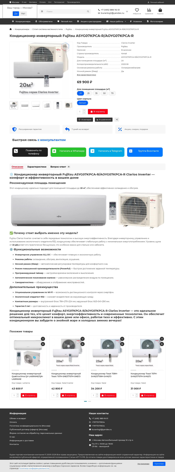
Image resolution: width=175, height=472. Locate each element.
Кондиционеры (23, 21)
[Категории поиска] (42, 11)
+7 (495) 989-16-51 (110, 9)
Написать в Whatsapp (71, 151)
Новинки (137, 21)
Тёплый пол (66, 21)
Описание (17, 166)
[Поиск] (88, 11)
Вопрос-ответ (59, 166)
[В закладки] (43, 339)
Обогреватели (45, 21)
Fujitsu (69, 29)
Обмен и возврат (18, 418)
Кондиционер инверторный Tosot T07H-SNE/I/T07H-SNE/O (66, 375)
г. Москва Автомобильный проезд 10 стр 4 (112, 440)
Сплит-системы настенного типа (47, 29)
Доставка (33, 2)
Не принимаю (143, 464)
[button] (10, 367)
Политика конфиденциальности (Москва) (30, 426)
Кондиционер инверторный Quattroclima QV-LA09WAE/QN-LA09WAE (27, 376)
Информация (18, 413)
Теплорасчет (59, 2)
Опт (49, 2)
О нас (24, 2)
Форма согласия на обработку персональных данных (36, 433)
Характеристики (36, 166)
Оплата (43, 2)
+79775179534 (98, 422)
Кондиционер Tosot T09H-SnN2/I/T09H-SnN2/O (104, 375)
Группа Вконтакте (148, 151)
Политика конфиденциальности (34, 468)
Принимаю (159, 464)
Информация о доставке (22, 440)
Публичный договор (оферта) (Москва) (29, 429)
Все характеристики (86, 75)
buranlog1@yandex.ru (112, 13)
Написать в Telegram (110, 151)
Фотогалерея (156, 21)
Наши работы (116, 21)
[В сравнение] (43, 344)
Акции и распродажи (91, 21)
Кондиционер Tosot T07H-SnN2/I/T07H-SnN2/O (144, 375)
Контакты (14, 444)
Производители (73, 2)
